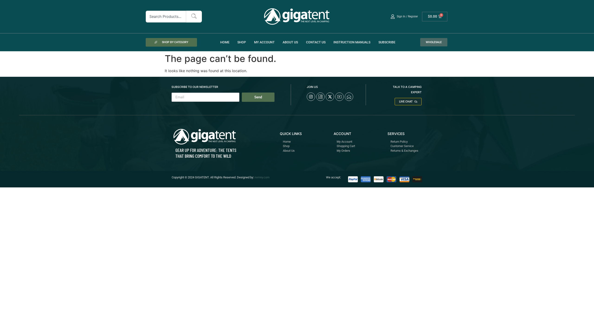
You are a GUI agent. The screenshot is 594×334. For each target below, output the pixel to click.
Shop (241, 42)
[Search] (194, 16)
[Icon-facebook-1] (320, 97)
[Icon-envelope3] (349, 97)
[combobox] (166, 16)
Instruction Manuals (351, 42)
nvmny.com (262, 177)
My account (264, 42)
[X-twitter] (330, 97)
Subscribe (386, 42)
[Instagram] (311, 97)
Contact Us (316, 42)
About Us (290, 42)
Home (224, 42)
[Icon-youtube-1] (339, 97)
